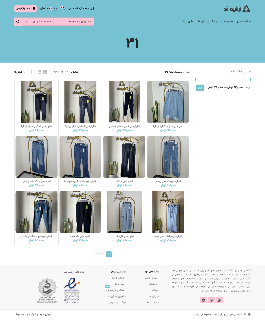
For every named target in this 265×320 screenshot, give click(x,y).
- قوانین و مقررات (117, 296)
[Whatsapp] (211, 300)
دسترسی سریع (118, 272)
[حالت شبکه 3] (39, 72)
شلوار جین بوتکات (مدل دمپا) (36, 181)
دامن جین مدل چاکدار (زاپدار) (168, 126)
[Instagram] (219, 300)
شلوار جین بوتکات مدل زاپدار (168, 236)
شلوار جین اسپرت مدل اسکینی (124, 126)
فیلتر (200, 88)
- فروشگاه (154, 284)
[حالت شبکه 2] (45, 72)
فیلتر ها (18, 72)
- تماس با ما (153, 303)
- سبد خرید (120, 284)
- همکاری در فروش (115, 289)
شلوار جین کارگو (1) (124, 236)
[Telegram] (203, 300)
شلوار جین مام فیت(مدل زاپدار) (36, 236)
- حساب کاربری (118, 278)
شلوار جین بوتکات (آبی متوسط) (80, 181)
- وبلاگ (155, 290)
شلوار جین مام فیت (80, 236)
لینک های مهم (152, 272)
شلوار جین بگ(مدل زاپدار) (168, 181)
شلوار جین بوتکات (124, 181)
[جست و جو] (18, 21)
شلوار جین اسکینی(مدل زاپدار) (80, 126)
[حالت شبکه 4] (33, 72)
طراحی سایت (45, 314)
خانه (187, 72)
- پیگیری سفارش (117, 303)
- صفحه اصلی (152, 278)
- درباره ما (154, 296)
